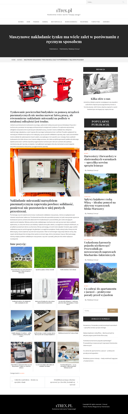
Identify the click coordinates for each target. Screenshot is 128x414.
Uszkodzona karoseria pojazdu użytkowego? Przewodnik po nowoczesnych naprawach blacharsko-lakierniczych (100, 249)
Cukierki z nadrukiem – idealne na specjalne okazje (26, 381)
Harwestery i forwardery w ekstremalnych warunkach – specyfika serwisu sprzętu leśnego (100, 160)
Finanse (36, 22)
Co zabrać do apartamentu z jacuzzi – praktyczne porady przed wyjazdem (100, 292)
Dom (28, 22)
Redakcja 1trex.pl (74, 49)
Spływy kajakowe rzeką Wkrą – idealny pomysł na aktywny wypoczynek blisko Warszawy (100, 203)
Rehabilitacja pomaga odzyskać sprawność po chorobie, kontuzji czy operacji (62, 382)
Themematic (105, 407)
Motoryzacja (56, 22)
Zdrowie (106, 22)
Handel (45, 22)
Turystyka (95, 22)
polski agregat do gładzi (30, 229)
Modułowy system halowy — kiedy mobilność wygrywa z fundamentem (100, 359)
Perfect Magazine (94, 407)
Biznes (21, 22)
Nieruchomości (71, 22)
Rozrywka (84, 22)
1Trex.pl (64, 10)
